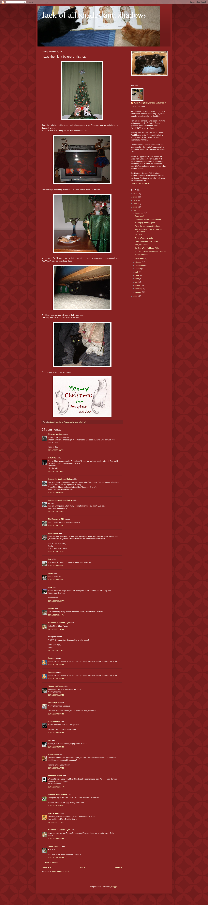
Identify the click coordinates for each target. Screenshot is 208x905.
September (139, 266)
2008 (135, 207)
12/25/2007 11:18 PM (56, 787)
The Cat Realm (54, 813)
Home (82, 867)
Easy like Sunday (141, 245)
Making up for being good (145, 223)
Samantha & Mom (55, 776)
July (137, 272)
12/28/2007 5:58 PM (56, 858)
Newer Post (46, 867)
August (138, 269)
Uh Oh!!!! (138, 235)
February (139, 289)
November (139, 259)
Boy (49, 740)
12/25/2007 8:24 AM (56, 493)
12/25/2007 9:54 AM (56, 566)
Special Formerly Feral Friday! (146, 241)
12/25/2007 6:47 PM (56, 714)
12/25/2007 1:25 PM (56, 629)
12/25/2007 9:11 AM (55, 526)
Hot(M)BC (52, 458)
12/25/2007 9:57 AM (56, 580)
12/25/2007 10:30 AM (56, 601)
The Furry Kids (54, 703)
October (138, 262)
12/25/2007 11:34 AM (56, 615)
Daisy (50, 573)
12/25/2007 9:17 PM (56, 768)
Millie (50, 587)
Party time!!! (139, 216)
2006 (135, 296)
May (137, 279)
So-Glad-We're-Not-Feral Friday (147, 248)
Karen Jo (51, 658)
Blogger (114, 887)
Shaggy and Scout (55, 686)
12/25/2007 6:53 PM (56, 733)
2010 (135, 200)
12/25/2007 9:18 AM (56, 552)
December (139, 213)
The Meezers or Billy (56, 519)
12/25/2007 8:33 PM (56, 747)
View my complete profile (140, 184)
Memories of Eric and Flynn (59, 623)
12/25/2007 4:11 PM (56, 650)
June (137, 275)
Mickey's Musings (55, 434)
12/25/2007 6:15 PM (56, 695)
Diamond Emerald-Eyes (57, 795)
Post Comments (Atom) (61, 872)
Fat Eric (51, 609)
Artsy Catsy (53, 533)
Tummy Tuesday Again (144, 238)
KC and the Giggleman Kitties (60, 479)
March (138, 285)
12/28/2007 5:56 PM (56, 839)
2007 (135, 210)
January (138, 292)
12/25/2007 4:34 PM (56, 665)
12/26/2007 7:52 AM (56, 806)
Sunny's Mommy (55, 846)
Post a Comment (51, 863)
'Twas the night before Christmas (147, 226)
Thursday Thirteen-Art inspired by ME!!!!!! (150, 251)
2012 (135, 194)
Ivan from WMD (54, 722)
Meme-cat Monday (142, 255)
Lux (49, 559)
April (137, 282)
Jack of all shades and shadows (94, 14)
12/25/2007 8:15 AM (56, 471)
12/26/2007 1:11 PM (56, 822)
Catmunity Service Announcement (148, 219)
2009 (135, 204)
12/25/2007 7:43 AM (56, 450)
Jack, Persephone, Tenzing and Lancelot (150, 103)
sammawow (53, 755)
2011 (135, 197)
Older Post (118, 867)
